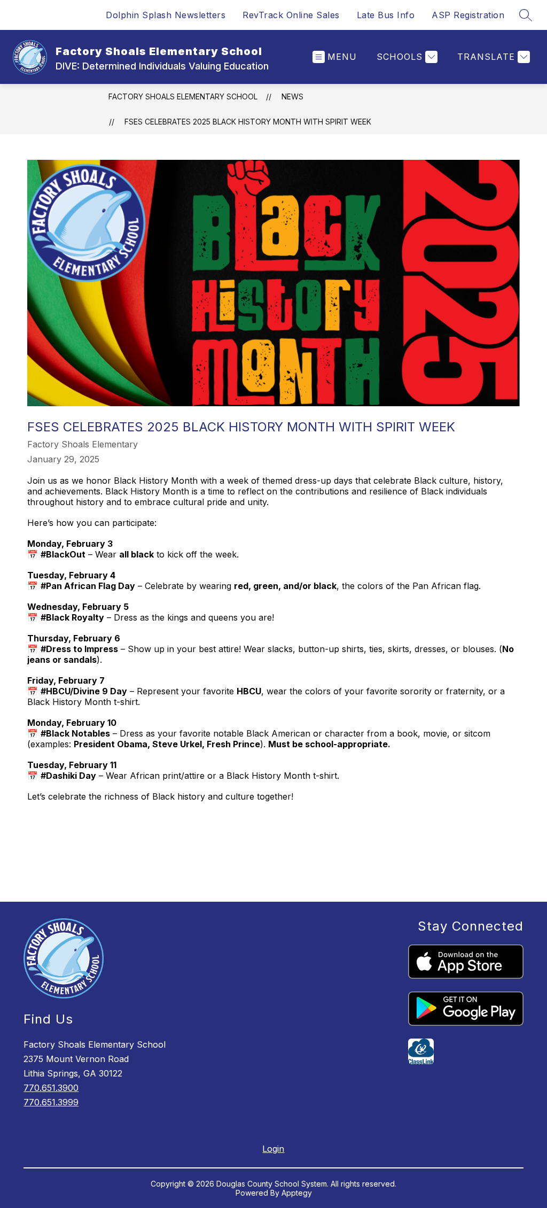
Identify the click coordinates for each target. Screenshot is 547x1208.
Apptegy (297, 1192)
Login (273, 1148)
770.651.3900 (51, 1087)
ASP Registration (468, 15)
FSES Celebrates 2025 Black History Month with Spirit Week (247, 121)
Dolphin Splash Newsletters (165, 15)
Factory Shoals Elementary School (182, 96)
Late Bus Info (386, 15)
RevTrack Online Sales (291, 15)
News (292, 96)
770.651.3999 (51, 1102)
